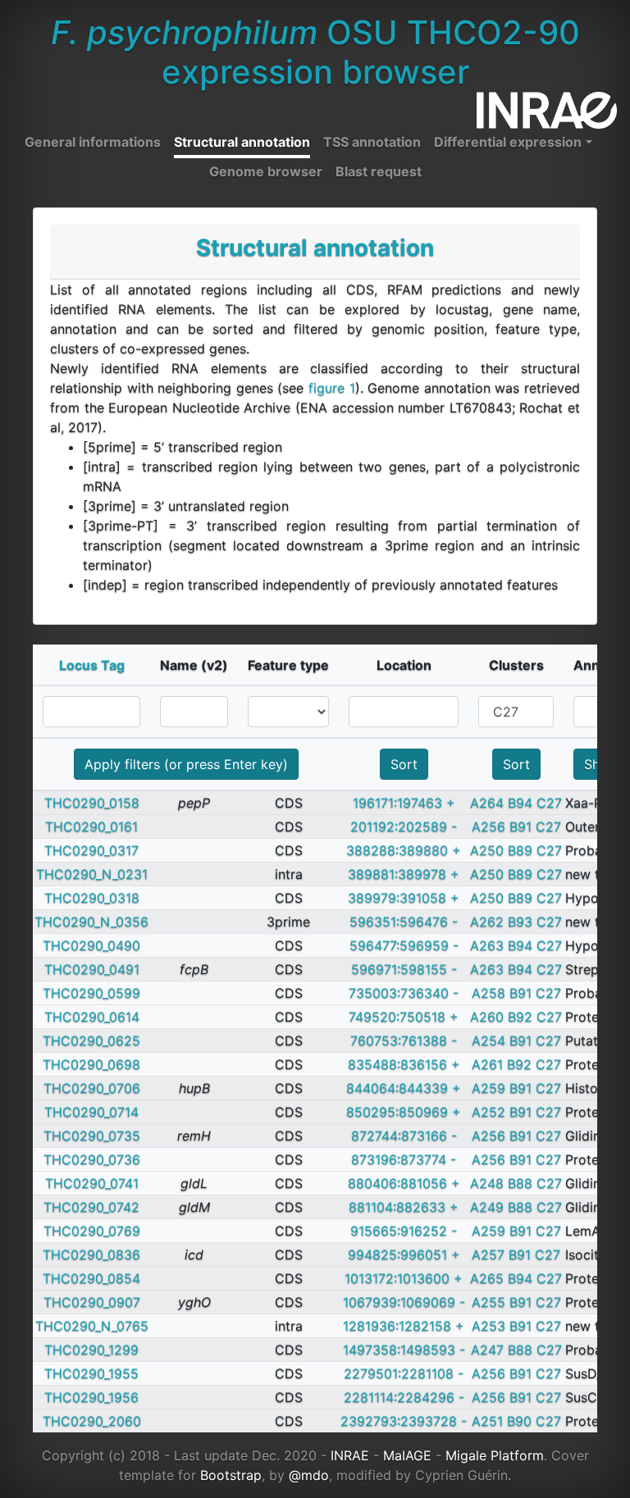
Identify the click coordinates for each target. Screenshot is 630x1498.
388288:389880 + (403, 850)
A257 (488, 1254)
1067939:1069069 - (404, 1302)
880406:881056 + (404, 1183)
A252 (488, 1112)
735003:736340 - (404, 993)
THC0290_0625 (91, 1040)
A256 (488, 826)
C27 (549, 803)
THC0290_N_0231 (92, 874)
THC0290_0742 (91, 1207)
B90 (519, 1421)
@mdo (309, 1475)
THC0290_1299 (91, 1349)
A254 (488, 1040)
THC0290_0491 (91, 969)
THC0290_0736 (91, 1159)
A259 (488, 1088)
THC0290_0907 (91, 1302)
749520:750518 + (404, 1017)
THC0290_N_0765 (91, 1326)
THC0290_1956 (91, 1397)
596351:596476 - (403, 921)
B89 (520, 850)
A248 (487, 1183)
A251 (487, 1421)
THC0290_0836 (91, 1254)
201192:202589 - (403, 826)
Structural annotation (242, 142)
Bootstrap (231, 1475)
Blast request (379, 171)
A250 (487, 850)
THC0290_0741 (92, 1183)
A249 (487, 1207)
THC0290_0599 (91, 993)
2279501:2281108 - (403, 1373)
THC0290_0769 (91, 1231)
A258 (488, 993)
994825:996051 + (404, 1254)
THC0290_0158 (91, 803)
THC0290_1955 (91, 1373)
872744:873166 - (404, 1135)
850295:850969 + (403, 1112)
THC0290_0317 (91, 850)
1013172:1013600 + (404, 1278)
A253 (488, 1326)
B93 (520, 921)
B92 (520, 1017)
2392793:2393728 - (403, 1421)
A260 (487, 1017)
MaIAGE (407, 1455)
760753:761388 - (403, 1040)
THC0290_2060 (92, 1421)
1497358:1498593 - (404, 1349)
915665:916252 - (403, 1231)
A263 (487, 945)
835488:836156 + (404, 1064)
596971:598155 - (404, 969)
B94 (520, 803)
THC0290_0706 (91, 1088)
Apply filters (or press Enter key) (186, 764)
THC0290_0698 (91, 1064)
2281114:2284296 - (404, 1397)
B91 (520, 826)
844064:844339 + (403, 1088)
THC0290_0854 (91, 1278)
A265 (487, 1278)
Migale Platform (494, 1455)
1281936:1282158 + (403, 1326)
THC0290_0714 (91, 1112)
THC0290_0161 (91, 826)
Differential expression (508, 142)
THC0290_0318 (91, 898)
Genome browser (265, 171)
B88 (520, 1183)
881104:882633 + (404, 1207)
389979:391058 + (403, 898)
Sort (404, 764)
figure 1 (331, 388)
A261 (487, 1064)
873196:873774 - (403, 1159)
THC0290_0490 (91, 945)
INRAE (350, 1455)
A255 (488, 1302)
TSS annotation (372, 142)
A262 (487, 921)
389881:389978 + (403, 874)
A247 (487, 1349)
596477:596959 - (404, 945)
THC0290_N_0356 (91, 921)
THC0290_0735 (91, 1135)
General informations (93, 142)
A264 (487, 803)
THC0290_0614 (91, 1017)
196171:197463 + (404, 803)
